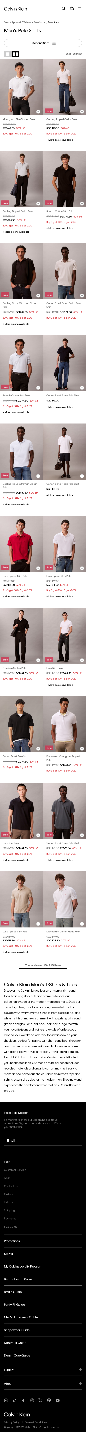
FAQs (7, 1178)
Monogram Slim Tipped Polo (19, 119)
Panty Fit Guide (14, 1304)
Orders (8, 1194)
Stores (8, 1254)
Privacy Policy (11, 1422)
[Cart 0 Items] (72, 8)
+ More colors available (59, 139)
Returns (8, 1202)
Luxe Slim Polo (54, 667)
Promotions (12, 1241)
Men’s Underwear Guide (21, 1317)
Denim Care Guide (17, 1355)
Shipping (9, 1210)
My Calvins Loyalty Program (23, 1266)
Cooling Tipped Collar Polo (61, 119)
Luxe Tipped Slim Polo (15, 575)
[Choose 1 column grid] (8, 54)
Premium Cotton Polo (14, 667)
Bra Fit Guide (13, 1292)
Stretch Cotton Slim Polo (59, 211)
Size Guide (10, 1226)
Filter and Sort (40, 43)
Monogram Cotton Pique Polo (63, 931)
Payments (10, 1218)
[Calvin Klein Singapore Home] (15, 8)
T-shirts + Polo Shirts (34, 22)
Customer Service (15, 1169)
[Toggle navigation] (80, 8)
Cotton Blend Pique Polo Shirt (62, 395)
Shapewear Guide (17, 1330)
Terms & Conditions (36, 1422)
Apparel (16, 22)
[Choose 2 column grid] (15, 54)
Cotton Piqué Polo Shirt (15, 756)
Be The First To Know (18, 1279)
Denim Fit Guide (15, 1343)
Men (6, 22)
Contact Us (11, 1186)
